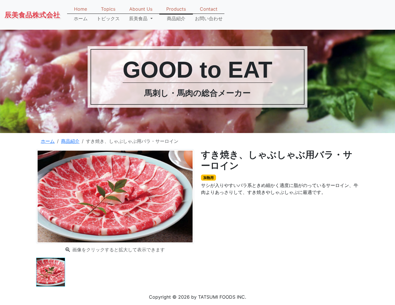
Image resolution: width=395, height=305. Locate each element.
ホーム (48, 141)
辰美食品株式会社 (32, 15)
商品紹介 (70, 141)
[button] (140, 13)
